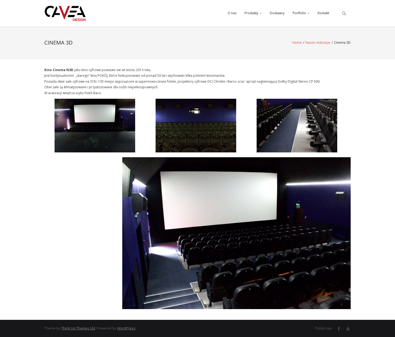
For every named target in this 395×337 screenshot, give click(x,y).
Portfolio (299, 13)
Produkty (251, 13)
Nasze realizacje (318, 42)
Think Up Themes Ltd (78, 328)
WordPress (126, 328)
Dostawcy (277, 13)
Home (297, 42)
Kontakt (323, 13)
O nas (232, 13)
